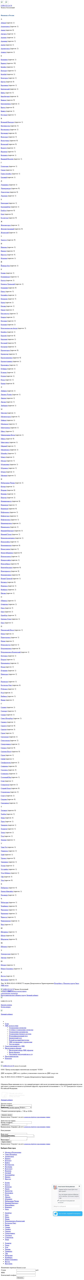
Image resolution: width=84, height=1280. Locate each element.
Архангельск (5, 48)
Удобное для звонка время (10, 1107)
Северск (4, 748)
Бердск (3, 82)
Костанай (4, 343)
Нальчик (4, 494)
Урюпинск (4, 862)
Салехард (4, 711)
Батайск (3, 67)
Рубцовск (4, 689)
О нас (7, 1024)
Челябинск (4, 906)
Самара (3, 715)
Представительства (11, 1056)
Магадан (4, 413)
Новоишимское (6, 545)
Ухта (2, 880)
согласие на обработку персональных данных (37, 1117)
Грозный (4, 177)
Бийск (3, 93)
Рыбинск (4, 696)
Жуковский (5, 233)
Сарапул (4, 726)
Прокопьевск (5, 663)
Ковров (3, 317)
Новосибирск (5, 564)
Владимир (4, 133)
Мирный (4, 446)
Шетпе (3, 935)
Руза (2, 693)
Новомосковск (6, 556)
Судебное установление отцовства (21, 1030)
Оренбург (4, 615)
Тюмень (3, 840)
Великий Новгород (7, 122)
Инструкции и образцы (13, 1048)
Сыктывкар (5, 803)
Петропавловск (6, 648)
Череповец (4, 913)
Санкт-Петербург (7, 718)
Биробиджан (5, 96)
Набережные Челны (8, 483)
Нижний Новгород (7, 531)
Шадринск (4, 932)
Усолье (3, 866)
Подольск (4, 656)
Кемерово (4, 299)
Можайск (4, 453)
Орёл (7, 1215)
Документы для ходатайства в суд (21, 1054)
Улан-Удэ (4, 847)
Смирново (4, 766)
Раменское (4, 682)
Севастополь (5, 740)
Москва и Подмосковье (13, 1152)
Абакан (3, 23)
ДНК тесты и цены (11, 1026)
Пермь (3, 641)
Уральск (3, 858)
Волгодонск (5, 140)
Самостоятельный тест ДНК (15, 1046)
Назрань (4, 490)
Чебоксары (4, 902)
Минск (3, 439)
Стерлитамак (5, 792)
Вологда (4, 148)
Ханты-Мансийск (7, 891)
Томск (3, 832)
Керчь (3, 302)
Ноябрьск (4, 590)
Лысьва (3, 402)
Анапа (3, 30)
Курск (3, 380)
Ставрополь (5, 785)
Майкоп (3, 420)
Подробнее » (58, 983)
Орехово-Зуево (6, 619)
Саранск (4, 722)
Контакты (8, 1058)
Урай (2, 855)
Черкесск (4, 917)
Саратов (4, 729)
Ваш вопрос (5, 1140)
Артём (3, 45)
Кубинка (4, 369)
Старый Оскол (6, 788)
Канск (3, 291)
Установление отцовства (17, 1028)
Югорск (3, 965)
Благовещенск (6, 104)
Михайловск (5, 450)
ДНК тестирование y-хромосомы (20, 1042)
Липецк (3, 398)
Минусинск (5, 442)
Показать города (69, 983)
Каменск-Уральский (8, 284)
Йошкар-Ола (5, 266)
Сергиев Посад (6, 751)
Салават (3, 707)
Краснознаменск (6, 358)
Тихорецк (4, 825)
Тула (2, 836)
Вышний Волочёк (7, 159)
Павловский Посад (7, 630)
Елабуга (3, 210)
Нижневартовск (6, 523)
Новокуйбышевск (7, 553)
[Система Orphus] (13, 1098)
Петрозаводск (5, 645)
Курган (3, 376)
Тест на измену (14, 1044)
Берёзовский (5, 89)
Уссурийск (4, 869)
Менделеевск (5, 428)
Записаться (5, 1124)
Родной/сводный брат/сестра (19, 1040)
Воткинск (4, 155)
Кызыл (3, 383)
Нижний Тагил (6, 534)
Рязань (3, 700)
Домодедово (5, 192)
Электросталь (5, 954)
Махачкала (4, 424)
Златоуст (4, 240)
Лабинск (4, 391)
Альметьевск (5, 26)
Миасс (3, 431)
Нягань (3, 593)
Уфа (2, 877)
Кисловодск (5, 313)
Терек (3, 821)
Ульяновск (4, 851)
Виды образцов (14, 1052)
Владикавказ (5, 129)
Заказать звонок (6, 1005)
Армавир (4, 41)
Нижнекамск (5, 527)
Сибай (3, 759)
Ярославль (4, 980)
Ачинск (3, 52)
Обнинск (4, 601)
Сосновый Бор (6, 777)
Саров (3, 733)
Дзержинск (5, 185)
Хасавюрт (4, 895)
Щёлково (4, 947)
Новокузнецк (5, 549)
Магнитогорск (6, 417)
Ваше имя (4, 1134)
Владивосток (5, 126)
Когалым (4, 321)
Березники (4, 85)
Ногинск (4, 582)
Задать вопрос (6, 1007)
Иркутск (4, 255)
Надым (3, 486)
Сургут (3, 796)
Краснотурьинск (6, 361)
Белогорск (4, 78)
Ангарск (4, 34)
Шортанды (4, 939)
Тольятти (4, 829)
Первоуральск (6, 637)
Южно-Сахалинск (7, 969)
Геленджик (5, 166)
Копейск (4, 332)
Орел (2, 612)
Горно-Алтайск (6, 174)
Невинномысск (6, 501)
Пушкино (4, 670)
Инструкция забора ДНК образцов (21, 1050)
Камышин (4, 288)
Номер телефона (6, 1105)
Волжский (4, 144)
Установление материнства (18, 1032)
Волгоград (4, 137)
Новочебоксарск (6, 567)
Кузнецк (4, 372)
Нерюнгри (4, 505)
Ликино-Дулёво (6, 394)
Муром (3, 472)
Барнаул (3, 63)
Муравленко (5, 464)
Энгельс (4, 958)
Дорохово (4, 196)
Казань (3, 273)
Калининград (5, 277)
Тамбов (3, 814)
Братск (3, 107)
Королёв (4, 336)
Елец (2, 214)
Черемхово (4, 910)
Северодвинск (6, 744)
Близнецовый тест (15, 1038)
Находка (4, 498)
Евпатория (4, 203)
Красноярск (5, 365)
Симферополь (6, 763)
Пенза (3, 634)
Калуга (3, 280)
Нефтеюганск (5, 520)
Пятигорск (4, 674)
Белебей (3, 74)
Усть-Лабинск (5, 873)
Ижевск (3, 251)
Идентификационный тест (18, 1036)
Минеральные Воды (8, 435)
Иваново (4, 247)
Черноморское (6, 921)
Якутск (3, 976)
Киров (3, 310)
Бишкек (3, 100)
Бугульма (4, 115)
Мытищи (4, 475)
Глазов (3, 170)
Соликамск (5, 774)
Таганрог (4, 810)
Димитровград (6, 188)
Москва (3, 461)
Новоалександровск (8, 538)
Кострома (4, 347)
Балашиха (4, 60)
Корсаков (4, 339)
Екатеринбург (6, 207)
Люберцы (4, 405)
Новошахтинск (6, 575)
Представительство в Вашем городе (13, 995)
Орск (2, 623)
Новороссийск (6, 560)
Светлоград (5, 737)
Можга (3, 457)
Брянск (3, 111)
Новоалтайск (5, 542)
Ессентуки (4, 218)
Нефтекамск (5, 512)
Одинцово (4, 604)
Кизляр (3, 306)
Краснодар (4, 354)
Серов (3, 755)
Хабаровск (4, 888)
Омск (3, 608)
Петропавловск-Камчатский (11, 652)
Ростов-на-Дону (6, 685)
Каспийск (4, 295)
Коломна (4, 325)
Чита (2, 924)
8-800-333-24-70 (6, 6)
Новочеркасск (6, 571)
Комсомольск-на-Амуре (9, 328)
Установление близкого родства (20, 1034)
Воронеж (4, 152)
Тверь (3, 818)
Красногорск (5, 350)
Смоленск (4, 770)
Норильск (4, 586)
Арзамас (4, 37)
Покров (3, 659)
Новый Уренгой (6, 578)
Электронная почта (7, 1135)
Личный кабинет (32, 995)
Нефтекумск (5, 516)
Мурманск (4, 468)
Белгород (4, 71)
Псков (3, 667)
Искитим (4, 258)
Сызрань (4, 799)
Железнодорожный (7, 229)
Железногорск (6, 225)
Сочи (3, 781)
